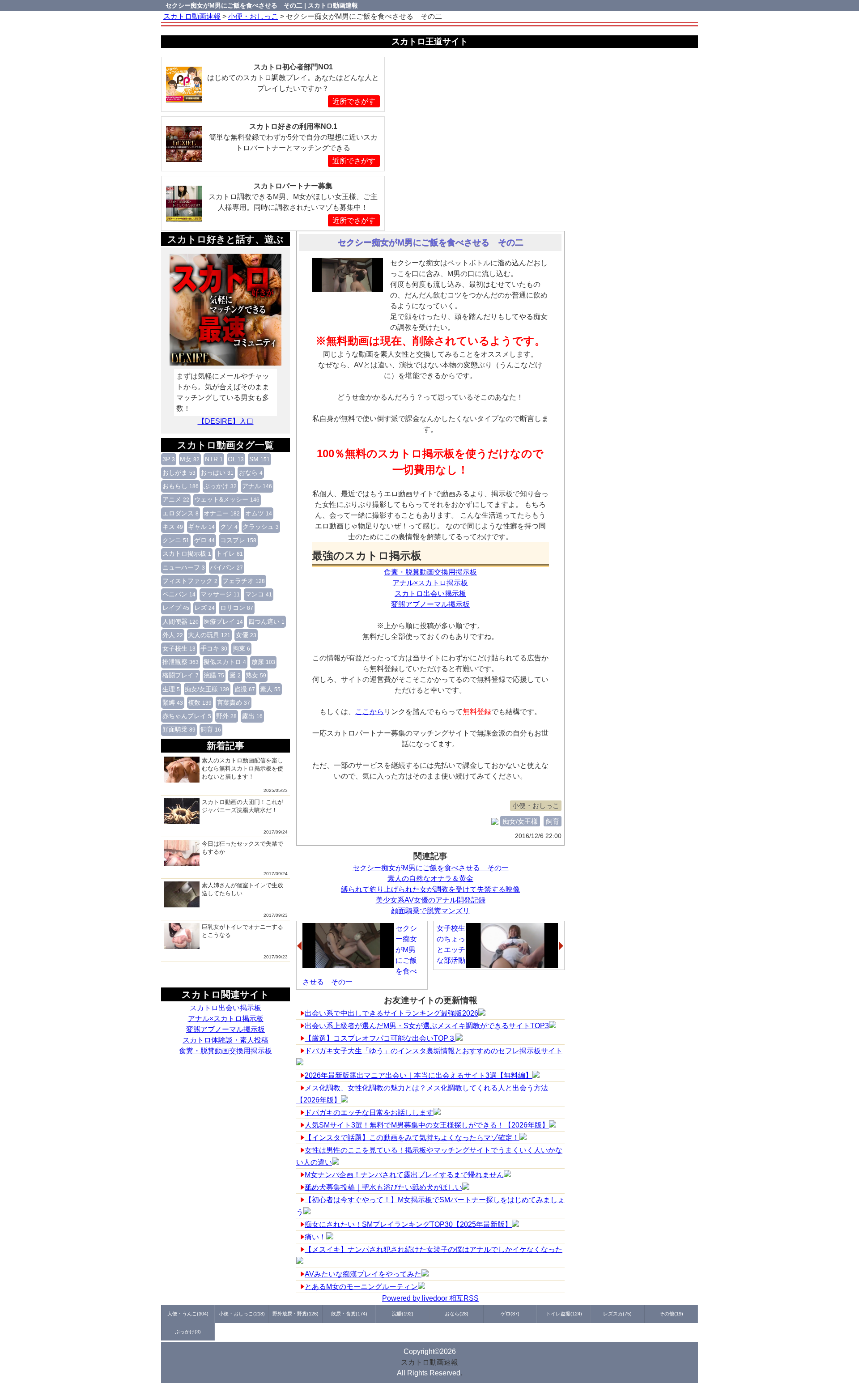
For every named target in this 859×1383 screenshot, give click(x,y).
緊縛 (172, 702)
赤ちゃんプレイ (186, 715)
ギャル (201, 526)
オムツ (258, 513)
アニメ (175, 499)
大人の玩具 (209, 634)
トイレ (229, 553)
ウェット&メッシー (226, 499)
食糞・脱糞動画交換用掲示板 (225, 1051)
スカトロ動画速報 (429, 1362)
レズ (204, 607)
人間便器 (180, 621)
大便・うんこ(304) (187, 1313)
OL (236, 459)
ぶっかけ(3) (188, 1331)
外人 (172, 634)
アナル (257, 485)
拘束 (241, 648)
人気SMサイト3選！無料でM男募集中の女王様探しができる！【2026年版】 (427, 1125)
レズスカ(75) (617, 1313)
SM (259, 459)
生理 (171, 689)
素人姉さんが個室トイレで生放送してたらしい (242, 889)
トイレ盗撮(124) (564, 1313)
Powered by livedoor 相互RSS (430, 1298)
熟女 (256, 675)
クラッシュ (260, 526)
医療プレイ (223, 621)
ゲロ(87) (510, 1313)
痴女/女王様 (207, 689)
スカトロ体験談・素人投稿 (225, 1040)
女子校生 (179, 648)
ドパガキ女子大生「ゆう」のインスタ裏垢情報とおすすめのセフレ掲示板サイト (433, 1051)
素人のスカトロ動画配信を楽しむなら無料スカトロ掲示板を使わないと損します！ (242, 768)
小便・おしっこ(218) (242, 1313)
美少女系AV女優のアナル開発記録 (430, 900)
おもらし (180, 485)
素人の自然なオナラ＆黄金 (430, 878)
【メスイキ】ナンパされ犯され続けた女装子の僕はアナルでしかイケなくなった (433, 1249)
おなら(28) (456, 1313)
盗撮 (244, 689)
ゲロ (204, 540)
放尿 (263, 661)
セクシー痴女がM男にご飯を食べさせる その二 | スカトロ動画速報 (262, 5)
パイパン (226, 567)
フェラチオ (243, 580)
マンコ (258, 594)
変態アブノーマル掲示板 (225, 1029)
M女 (190, 459)
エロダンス (180, 513)
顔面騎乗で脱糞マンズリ (430, 911)
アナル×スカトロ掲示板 (226, 1018)
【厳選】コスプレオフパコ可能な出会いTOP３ (380, 1038)
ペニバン (179, 594)
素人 (270, 689)
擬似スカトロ (225, 661)
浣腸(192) (402, 1313)
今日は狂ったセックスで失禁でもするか (242, 847)
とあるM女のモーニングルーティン (361, 1286)
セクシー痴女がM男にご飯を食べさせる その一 (431, 868)
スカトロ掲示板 (186, 553)
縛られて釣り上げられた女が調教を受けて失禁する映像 (430, 889)
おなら (251, 472)
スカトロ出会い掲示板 (225, 1008)
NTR (214, 459)
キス (172, 526)
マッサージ (220, 594)
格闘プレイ (180, 675)
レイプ (175, 607)
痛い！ (315, 1237)
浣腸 (214, 675)
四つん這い (266, 621)
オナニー (222, 513)
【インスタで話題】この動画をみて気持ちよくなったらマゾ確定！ (412, 1137)
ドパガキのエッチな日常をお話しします (369, 1112)
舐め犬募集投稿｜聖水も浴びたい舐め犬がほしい (383, 1187)
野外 (226, 715)
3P (168, 459)
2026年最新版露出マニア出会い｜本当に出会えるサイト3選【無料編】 (418, 1075)
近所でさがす (353, 101)
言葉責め (233, 702)
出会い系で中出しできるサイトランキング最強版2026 (391, 1013)
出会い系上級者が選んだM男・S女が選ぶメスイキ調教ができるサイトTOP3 (427, 1026)
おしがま (179, 472)
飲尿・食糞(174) (349, 1313)
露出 (252, 715)
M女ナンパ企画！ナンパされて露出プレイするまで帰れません (404, 1175)
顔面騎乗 (179, 729)
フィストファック (189, 580)
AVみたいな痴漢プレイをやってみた (363, 1274)
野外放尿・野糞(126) (295, 1313)
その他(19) (671, 1313)
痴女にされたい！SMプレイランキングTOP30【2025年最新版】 (408, 1224)
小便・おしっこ (535, 805)
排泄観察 (180, 661)
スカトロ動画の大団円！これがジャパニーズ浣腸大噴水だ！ (242, 806)
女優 (246, 634)
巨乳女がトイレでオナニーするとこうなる (242, 930)
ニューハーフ (183, 567)
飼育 (210, 729)
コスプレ (238, 540)
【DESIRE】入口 (226, 421)
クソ (229, 526)
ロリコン (236, 607)
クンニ (175, 540)
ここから (369, 711)
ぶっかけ (220, 485)
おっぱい (217, 472)
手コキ (213, 648)
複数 (200, 702)
